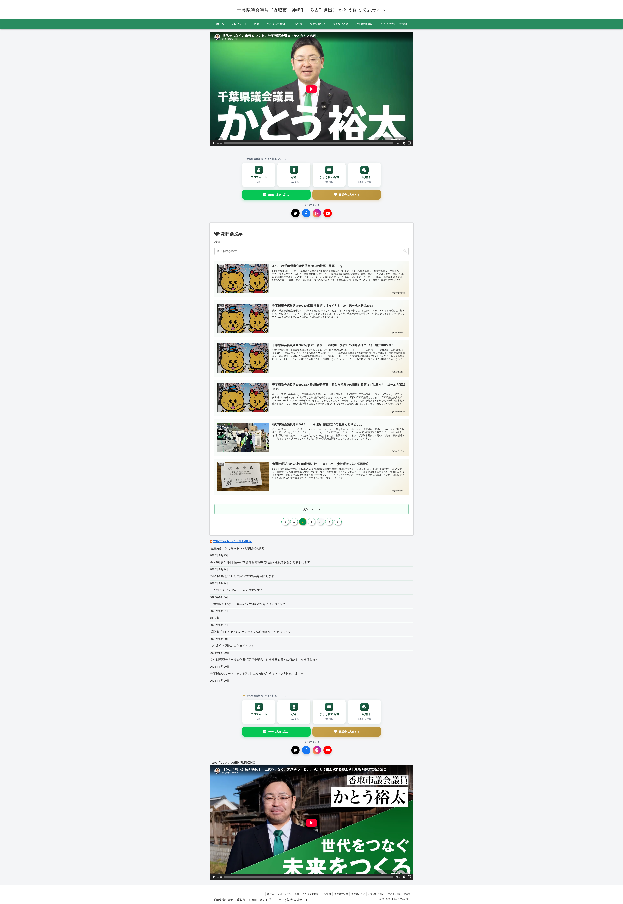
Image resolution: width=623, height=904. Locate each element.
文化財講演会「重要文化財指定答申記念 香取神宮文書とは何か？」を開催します (264, 659)
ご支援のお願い (376, 893)
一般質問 (326, 893)
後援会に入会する (349, 194)
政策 (296, 893)
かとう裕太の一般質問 (399, 893)
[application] (311, 89)
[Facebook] (306, 213)
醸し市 (214, 618)
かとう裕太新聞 (310, 893)
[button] (405, 251)
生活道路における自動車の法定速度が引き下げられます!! (247, 604)
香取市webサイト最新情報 (232, 541)
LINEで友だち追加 (278, 194)
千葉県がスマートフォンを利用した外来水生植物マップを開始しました (257, 673)
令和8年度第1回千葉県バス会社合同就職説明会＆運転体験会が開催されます (260, 562)
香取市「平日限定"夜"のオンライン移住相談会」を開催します (250, 631)
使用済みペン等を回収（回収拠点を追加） (238, 548)
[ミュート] (404, 143)
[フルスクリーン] (409, 143)
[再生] (213, 143)
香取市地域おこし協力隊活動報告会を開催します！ (243, 576)
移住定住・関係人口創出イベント (232, 645)
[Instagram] (317, 213)
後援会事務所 (341, 893)
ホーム (270, 893)
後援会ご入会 (358, 893)
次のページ (311, 509)
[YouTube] (327, 213)
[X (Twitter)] (295, 213)
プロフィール (284, 893)
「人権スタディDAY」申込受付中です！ (236, 590)
